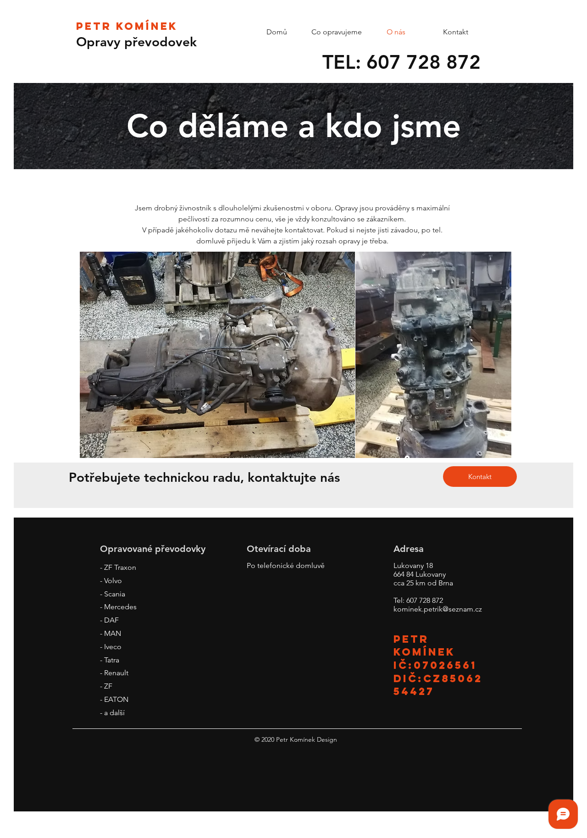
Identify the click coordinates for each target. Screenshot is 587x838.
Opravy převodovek (136, 42)
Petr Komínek (127, 26)
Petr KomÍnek (424, 645)
